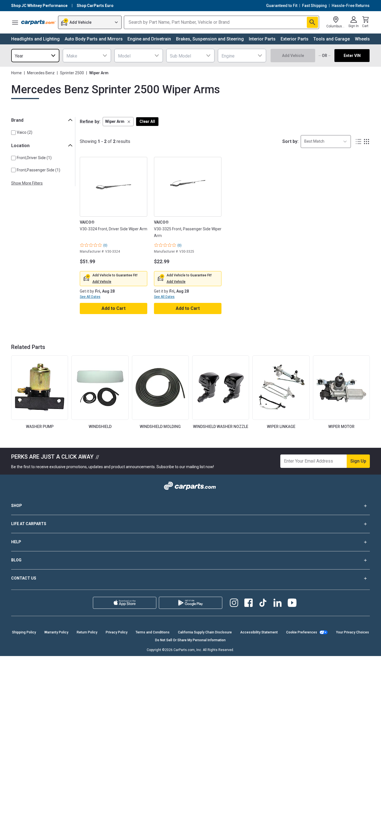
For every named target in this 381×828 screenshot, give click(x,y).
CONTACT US (23, 578)
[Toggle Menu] (15, 22)
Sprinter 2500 (72, 73)
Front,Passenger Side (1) (38, 170)
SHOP (16, 505)
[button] (118, 121)
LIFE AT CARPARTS (28, 523)
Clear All (147, 121)
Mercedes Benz (41, 73)
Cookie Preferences (301, 632)
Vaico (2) (24, 132)
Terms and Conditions (153, 632)
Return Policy (87, 632)
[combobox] (35, 55)
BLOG (16, 560)
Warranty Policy (56, 632)
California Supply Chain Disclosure (205, 632)
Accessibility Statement (259, 632)
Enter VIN (352, 55)
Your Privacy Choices (352, 632)
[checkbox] (13, 132)
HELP (16, 542)
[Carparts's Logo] (38, 22)
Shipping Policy (24, 632)
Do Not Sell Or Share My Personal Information (190, 640)
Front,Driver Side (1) (34, 157)
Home (16, 73)
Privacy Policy (116, 632)
